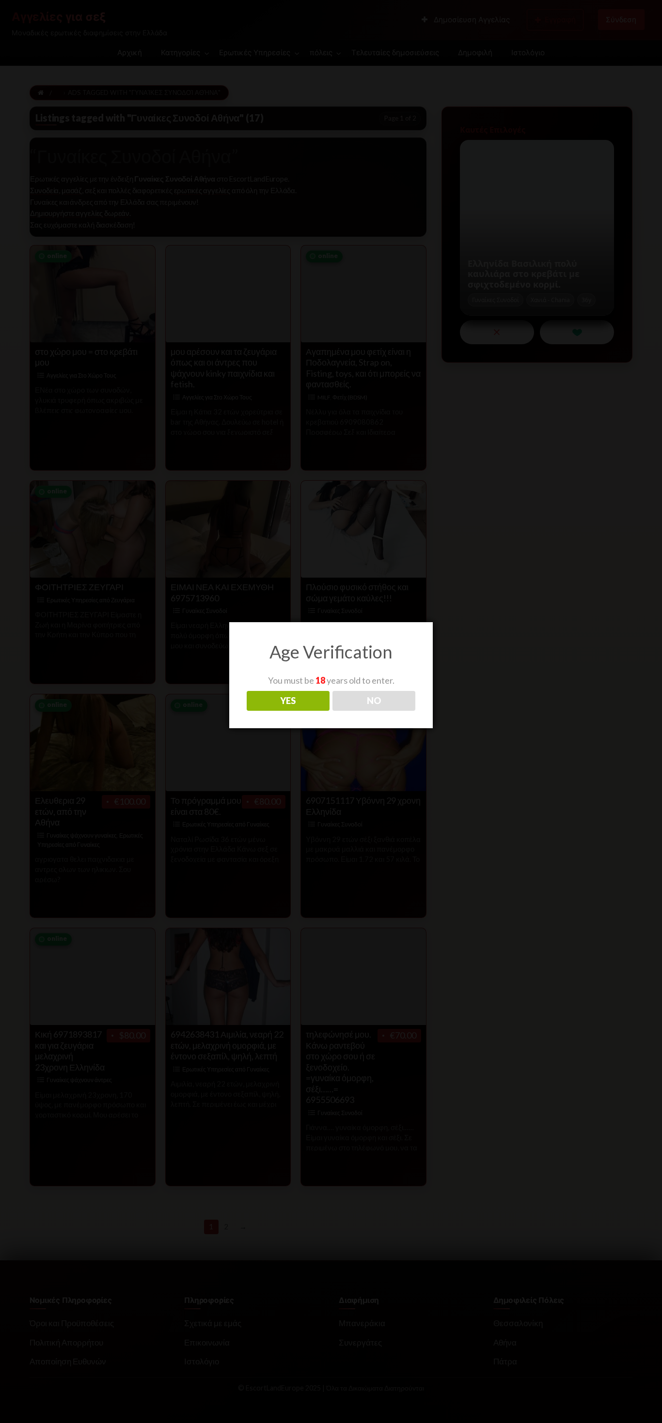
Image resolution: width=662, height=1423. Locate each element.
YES (288, 700)
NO (374, 700)
